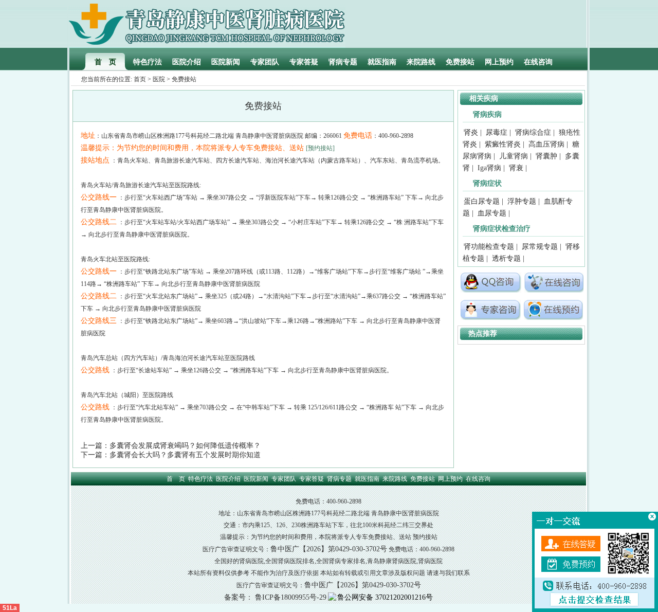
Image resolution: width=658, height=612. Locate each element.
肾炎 (471, 132)
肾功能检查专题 (489, 246)
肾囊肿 (546, 156)
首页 (140, 79)
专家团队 (264, 62)
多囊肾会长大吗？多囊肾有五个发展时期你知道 (185, 455)
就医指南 (382, 62)
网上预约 (499, 62)
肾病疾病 (487, 114)
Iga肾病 (489, 168)
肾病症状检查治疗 (502, 228)
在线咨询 (538, 62)
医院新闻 (225, 62)
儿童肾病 (513, 156)
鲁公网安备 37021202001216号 (385, 597)
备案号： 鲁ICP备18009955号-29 (275, 597)
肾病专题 (342, 62)
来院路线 (421, 62)
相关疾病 (483, 98)
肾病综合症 (533, 132)
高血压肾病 (546, 144)
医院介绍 (186, 62)
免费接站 (460, 62)
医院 (159, 79)
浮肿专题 (521, 201)
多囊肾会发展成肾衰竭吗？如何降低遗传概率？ (185, 445)
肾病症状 (487, 183)
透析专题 (506, 258)
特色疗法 (147, 62)
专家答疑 (303, 62)
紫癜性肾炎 (503, 144)
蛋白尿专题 (482, 201)
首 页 (105, 62)
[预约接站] (320, 148)
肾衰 (516, 168)
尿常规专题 (540, 246)
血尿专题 (492, 213)
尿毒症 (496, 132)
